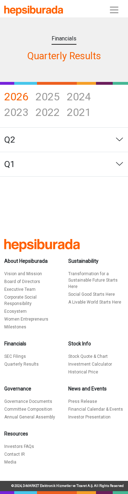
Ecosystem (15, 311)
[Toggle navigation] (114, 10)
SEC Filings (15, 356)
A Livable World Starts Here (94, 302)
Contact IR (14, 454)
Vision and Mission (23, 273)
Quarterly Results (21, 364)
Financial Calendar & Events (95, 409)
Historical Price (83, 372)
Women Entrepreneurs (26, 319)
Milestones (15, 326)
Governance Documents (28, 401)
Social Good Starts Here (91, 294)
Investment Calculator (90, 364)
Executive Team (20, 289)
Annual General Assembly (29, 417)
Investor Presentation (89, 417)
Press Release (82, 401)
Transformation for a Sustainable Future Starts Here (93, 280)
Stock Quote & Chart (88, 356)
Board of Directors (22, 281)
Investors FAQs (19, 446)
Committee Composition (28, 409)
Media (10, 462)
